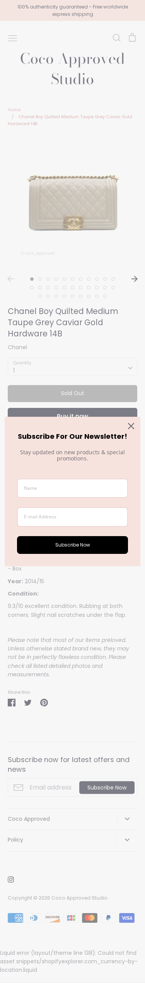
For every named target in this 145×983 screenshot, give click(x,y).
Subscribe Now (72, 545)
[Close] (131, 426)
